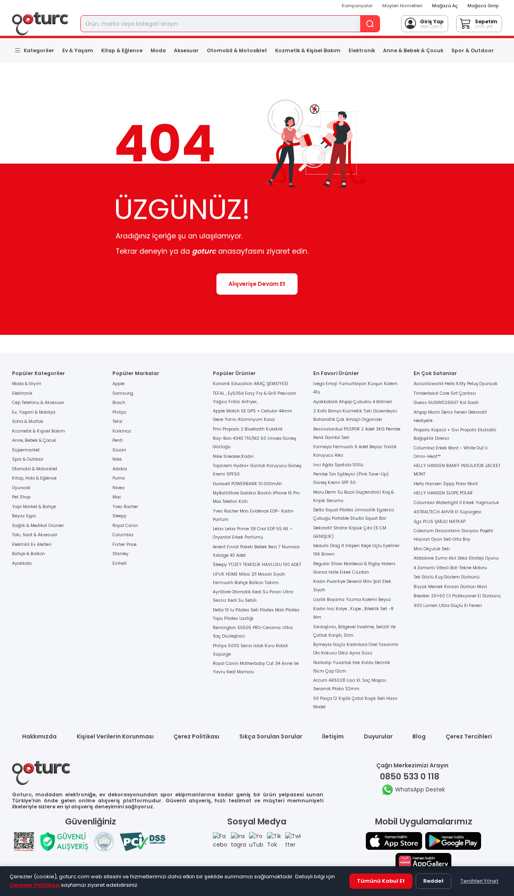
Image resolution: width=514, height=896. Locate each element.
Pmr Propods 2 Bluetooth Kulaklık (248, 429)
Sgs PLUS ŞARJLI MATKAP (439, 522)
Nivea (118, 488)
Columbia (122, 535)
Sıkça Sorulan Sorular (270, 736)
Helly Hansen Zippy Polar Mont (446, 484)
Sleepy (119, 516)
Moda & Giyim (26, 384)
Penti (117, 440)
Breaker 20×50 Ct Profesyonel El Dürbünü (457, 596)
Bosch (118, 403)
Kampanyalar (357, 5)
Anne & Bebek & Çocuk (413, 50)
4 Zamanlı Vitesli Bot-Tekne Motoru (450, 568)
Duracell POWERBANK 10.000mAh (247, 484)
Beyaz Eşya (24, 516)
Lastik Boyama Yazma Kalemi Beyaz (352, 600)
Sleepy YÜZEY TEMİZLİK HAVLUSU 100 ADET (257, 565)
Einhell (119, 563)
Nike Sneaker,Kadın (233, 456)
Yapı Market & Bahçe (34, 507)
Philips (119, 412)
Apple (118, 384)
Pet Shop (21, 497)
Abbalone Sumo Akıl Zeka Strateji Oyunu (456, 558)
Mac (116, 497)
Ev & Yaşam (77, 50)
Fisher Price (124, 544)
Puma (118, 478)
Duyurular (378, 736)
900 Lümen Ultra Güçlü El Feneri (448, 606)
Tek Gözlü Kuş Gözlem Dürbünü (446, 577)
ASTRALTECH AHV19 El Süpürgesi (447, 512)
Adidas (119, 469)
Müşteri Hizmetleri (402, 5)
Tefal (117, 421)
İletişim (333, 736)
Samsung (122, 393)
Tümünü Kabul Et (381, 881)
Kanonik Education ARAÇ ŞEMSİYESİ (250, 384)
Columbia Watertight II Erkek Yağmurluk (456, 503)
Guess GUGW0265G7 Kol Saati (446, 403)
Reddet (433, 881)
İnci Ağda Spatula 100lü (338, 465)
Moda (158, 50)
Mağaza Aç (445, 5)
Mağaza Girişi (483, 5)
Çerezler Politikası (35, 885)
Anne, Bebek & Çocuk (34, 440)
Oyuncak (21, 488)
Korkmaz (121, 431)
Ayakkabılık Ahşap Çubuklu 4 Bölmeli (352, 402)
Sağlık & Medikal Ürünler (38, 526)
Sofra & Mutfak (27, 421)
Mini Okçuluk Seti (432, 549)
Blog (419, 736)
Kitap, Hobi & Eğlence (34, 478)
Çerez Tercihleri (469, 736)
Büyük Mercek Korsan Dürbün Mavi (450, 587)
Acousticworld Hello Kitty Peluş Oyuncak (456, 384)
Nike (117, 459)
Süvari (119, 450)
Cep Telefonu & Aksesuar (38, 403)
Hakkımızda (39, 736)
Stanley (120, 554)
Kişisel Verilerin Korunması (115, 736)
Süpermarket (26, 450)
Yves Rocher (125, 507)
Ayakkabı (22, 563)
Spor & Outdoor (472, 50)
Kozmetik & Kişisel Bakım (308, 50)
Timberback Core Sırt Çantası (445, 393)
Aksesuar (186, 50)
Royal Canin (125, 526)
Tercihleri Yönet (479, 881)
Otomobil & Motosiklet (237, 50)
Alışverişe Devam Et (257, 284)
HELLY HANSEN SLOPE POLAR (443, 493)
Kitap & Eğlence (122, 50)
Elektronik (362, 50)
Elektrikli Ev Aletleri (31, 544)
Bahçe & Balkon (28, 554)
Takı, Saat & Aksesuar (34, 535)
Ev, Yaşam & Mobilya (33, 412)
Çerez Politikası (196, 736)
